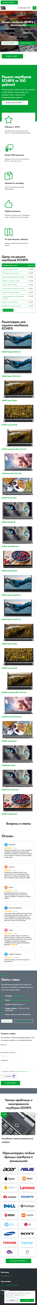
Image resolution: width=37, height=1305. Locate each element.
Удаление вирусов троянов (11, 273)
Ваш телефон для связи (8, 1052)
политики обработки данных (20, 1071)
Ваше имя (4, 1045)
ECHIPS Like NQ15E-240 (10, 546)
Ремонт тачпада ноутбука (10, 302)
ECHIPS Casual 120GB (9, 400)
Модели (29, 18)
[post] (9, 1169)
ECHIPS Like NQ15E (8, 522)
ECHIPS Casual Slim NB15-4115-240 (14, 449)
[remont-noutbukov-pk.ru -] (4, 8)
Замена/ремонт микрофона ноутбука (14, 288)
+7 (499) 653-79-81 (19, 996)
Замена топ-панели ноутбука (11, 281)
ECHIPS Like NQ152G (9, 498)
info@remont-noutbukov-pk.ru (20, 1000)
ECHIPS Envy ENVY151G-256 (11, 473)
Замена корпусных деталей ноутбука (13, 277)
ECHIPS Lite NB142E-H (9, 571)
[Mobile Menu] (34, 8)
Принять (27, 1300)
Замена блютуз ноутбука (10, 285)
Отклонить (12, 1300)
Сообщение (4, 1060)
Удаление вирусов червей (10, 269)
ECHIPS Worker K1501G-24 (11, 352)
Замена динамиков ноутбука (11, 292)
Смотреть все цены (8, 310)
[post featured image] (18, 1123)
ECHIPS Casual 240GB (9, 425)
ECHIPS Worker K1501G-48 (11, 376)
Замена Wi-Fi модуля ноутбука (12, 306)
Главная (25, 18)
